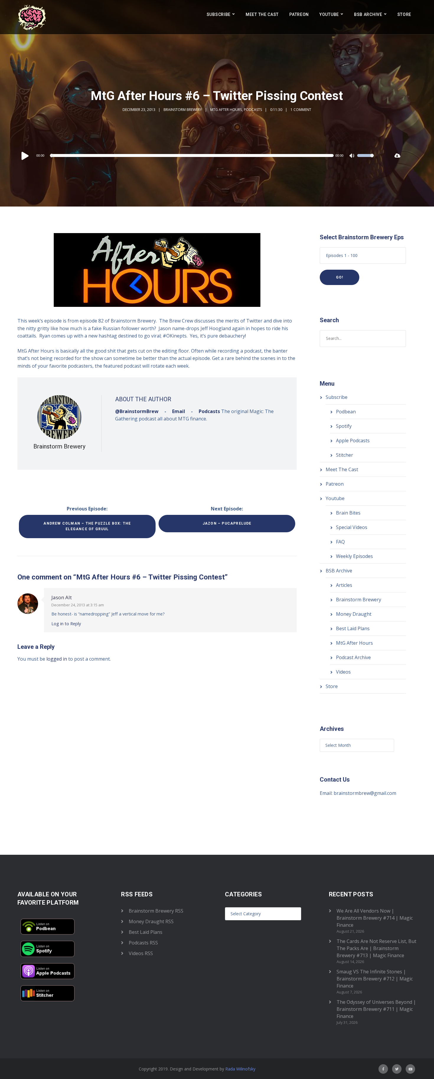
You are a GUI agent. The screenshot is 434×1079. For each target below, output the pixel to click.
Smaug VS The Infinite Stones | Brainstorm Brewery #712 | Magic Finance (375, 978)
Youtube (329, 14)
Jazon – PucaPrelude (227, 523)
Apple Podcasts (353, 440)
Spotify (344, 426)
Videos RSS (141, 953)
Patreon (299, 14)
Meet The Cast (262, 14)
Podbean (346, 411)
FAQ (340, 541)
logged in (56, 659)
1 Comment (301, 109)
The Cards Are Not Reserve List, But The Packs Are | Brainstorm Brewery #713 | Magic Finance (376, 948)
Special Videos (351, 527)
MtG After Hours (226, 109)
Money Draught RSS (151, 921)
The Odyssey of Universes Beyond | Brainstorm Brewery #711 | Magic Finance (376, 1009)
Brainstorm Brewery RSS (156, 911)
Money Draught (353, 614)
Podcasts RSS (143, 942)
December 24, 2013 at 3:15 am (77, 605)
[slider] (365, 159)
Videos (343, 672)
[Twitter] (397, 1069)
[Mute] (352, 156)
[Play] (25, 155)
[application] (197, 155)
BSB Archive (368, 14)
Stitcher (344, 455)
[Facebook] (383, 1069)
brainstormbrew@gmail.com (365, 793)
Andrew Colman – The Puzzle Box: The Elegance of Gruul (87, 526)
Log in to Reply (66, 623)
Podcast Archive (353, 657)
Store (404, 14)
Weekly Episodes (354, 556)
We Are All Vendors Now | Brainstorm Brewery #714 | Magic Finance (375, 918)
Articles (344, 585)
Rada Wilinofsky (240, 1069)
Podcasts (253, 109)
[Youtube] (410, 1069)
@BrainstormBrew (137, 411)
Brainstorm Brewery (183, 109)
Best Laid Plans (353, 628)
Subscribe (219, 14)
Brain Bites (348, 513)
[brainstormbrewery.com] (32, 17)
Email (178, 411)
